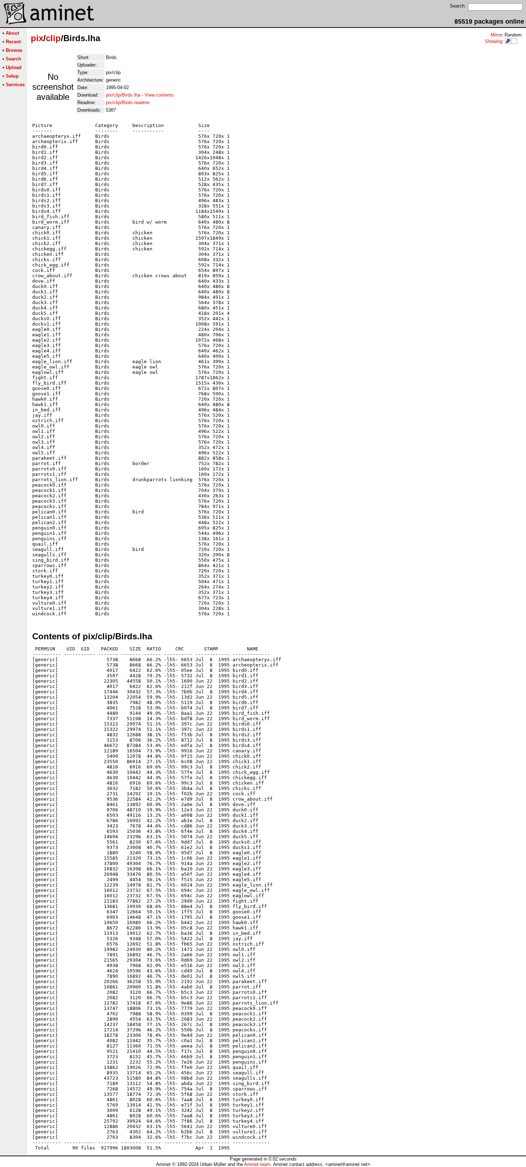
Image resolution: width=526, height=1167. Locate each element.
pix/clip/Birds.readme (128, 102)
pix (37, 38)
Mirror (496, 35)
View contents (159, 95)
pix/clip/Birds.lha (123, 95)
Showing (493, 41)
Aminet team (257, 1164)
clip (53, 38)
